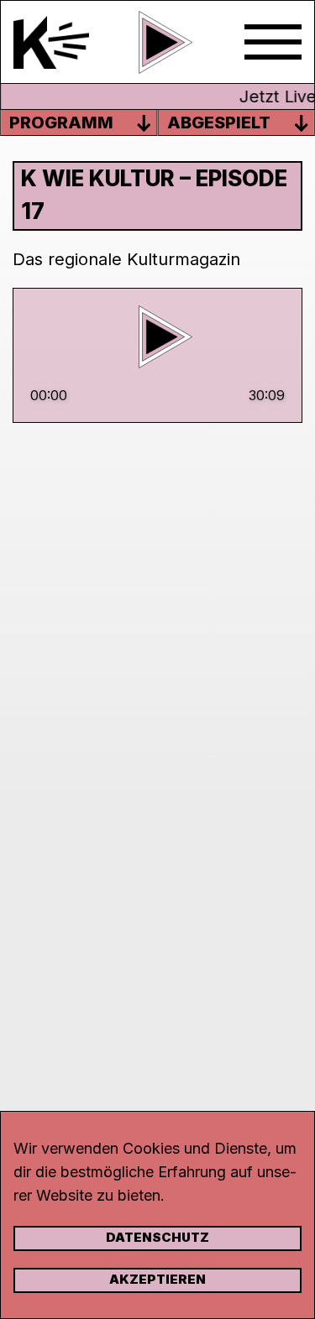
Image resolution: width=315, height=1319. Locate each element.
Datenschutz (157, 1237)
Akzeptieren (157, 1279)
